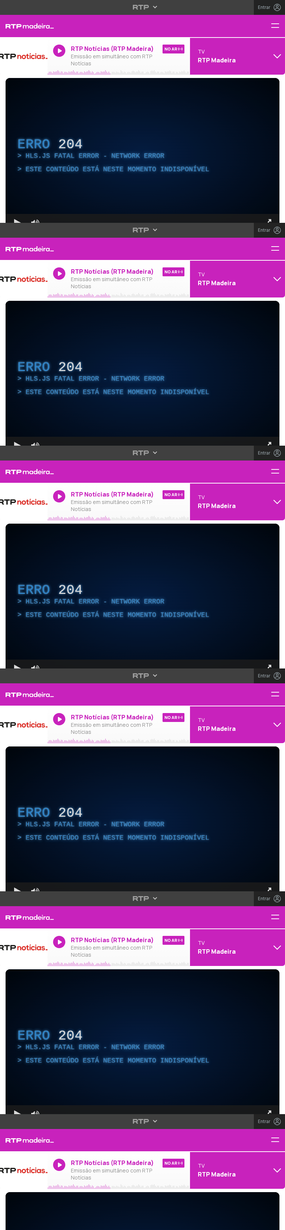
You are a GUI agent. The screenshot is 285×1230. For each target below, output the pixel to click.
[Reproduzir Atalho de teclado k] (12, 1221)
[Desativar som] (30, 1221)
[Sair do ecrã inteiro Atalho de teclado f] (273, 1221)
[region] (142, 615)
